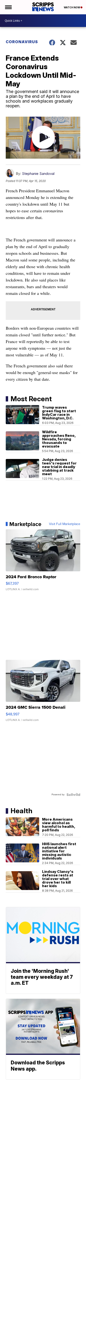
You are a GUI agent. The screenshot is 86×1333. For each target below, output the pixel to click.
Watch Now (72, 7)
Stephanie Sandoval (38, 173)
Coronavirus (22, 41)
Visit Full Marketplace (64, 524)
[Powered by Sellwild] (73, 794)
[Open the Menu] (8, 7)
